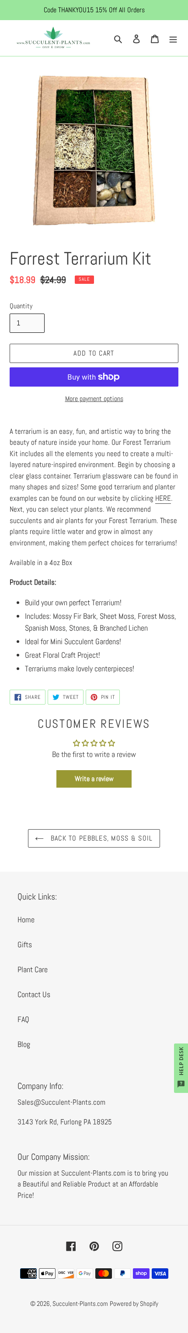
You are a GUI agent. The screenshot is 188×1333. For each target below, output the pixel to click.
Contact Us (33, 994)
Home (26, 919)
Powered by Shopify (134, 1303)
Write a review (94, 778)
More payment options (94, 398)
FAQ (23, 1019)
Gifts (24, 944)
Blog (23, 1044)
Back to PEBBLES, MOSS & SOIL (100, 838)
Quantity (21, 306)
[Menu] (173, 38)
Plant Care (32, 969)
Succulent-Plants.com (80, 1303)
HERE (163, 498)
